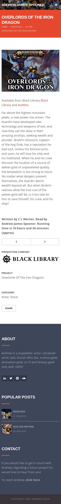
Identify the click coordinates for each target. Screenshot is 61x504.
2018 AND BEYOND (23, 426)
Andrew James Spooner (23, 5)
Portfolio (16, 27)
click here (33, 480)
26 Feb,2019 (19, 431)
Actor (28, 27)
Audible (23, 105)
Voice (14, 297)
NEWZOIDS (19, 411)
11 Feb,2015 (19, 416)
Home (4, 27)
